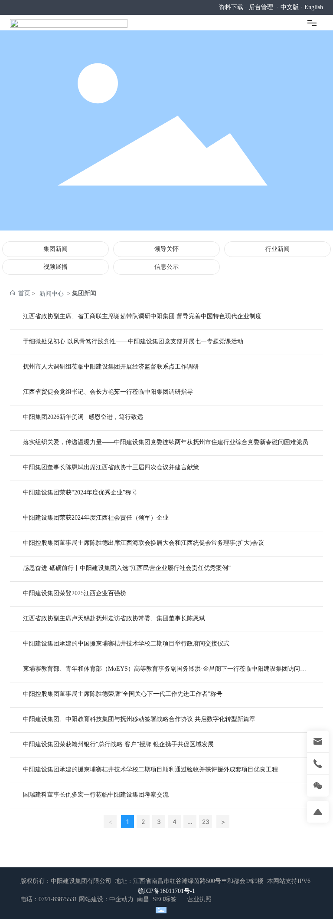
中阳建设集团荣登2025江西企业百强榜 (74, 593)
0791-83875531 (58, 899)
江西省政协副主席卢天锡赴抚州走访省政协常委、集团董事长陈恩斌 (114, 618)
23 (205, 821)
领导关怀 (166, 249)
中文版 (290, 7)
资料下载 (231, 7)
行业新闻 (277, 249)
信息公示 (166, 267)
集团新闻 (55, 249)
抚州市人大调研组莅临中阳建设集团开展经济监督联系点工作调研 (111, 366)
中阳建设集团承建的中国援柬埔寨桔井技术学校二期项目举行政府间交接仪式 (126, 643)
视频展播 (55, 267)
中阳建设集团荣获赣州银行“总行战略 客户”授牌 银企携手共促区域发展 (118, 744)
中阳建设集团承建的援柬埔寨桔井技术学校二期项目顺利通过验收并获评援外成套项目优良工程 (150, 769)
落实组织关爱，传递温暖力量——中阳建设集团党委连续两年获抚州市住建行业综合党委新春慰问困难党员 (165, 442)
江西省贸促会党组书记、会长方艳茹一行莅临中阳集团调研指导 (108, 392)
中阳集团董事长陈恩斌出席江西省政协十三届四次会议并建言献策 (111, 467)
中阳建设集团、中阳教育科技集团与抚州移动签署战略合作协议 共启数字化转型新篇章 (139, 719)
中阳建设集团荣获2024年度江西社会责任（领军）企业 (96, 517)
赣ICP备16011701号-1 (166, 891)
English (313, 7)
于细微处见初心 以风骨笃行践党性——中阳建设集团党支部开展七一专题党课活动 (133, 341)
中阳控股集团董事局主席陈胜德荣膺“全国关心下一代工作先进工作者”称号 (122, 694)
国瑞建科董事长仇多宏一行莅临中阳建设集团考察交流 (96, 794)
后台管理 (261, 7)
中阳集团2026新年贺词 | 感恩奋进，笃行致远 (83, 417)
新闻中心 (51, 293)
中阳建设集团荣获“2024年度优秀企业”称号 (80, 492)
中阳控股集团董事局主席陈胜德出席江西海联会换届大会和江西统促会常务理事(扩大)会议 (143, 543)
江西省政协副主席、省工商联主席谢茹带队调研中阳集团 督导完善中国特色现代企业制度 (142, 316)
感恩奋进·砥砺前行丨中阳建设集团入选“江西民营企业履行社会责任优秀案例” (127, 568)
